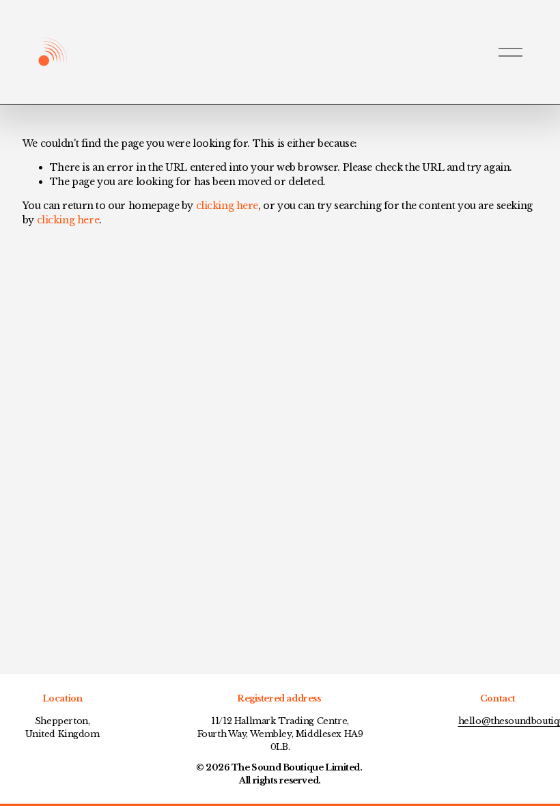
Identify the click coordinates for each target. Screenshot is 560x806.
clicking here (227, 205)
